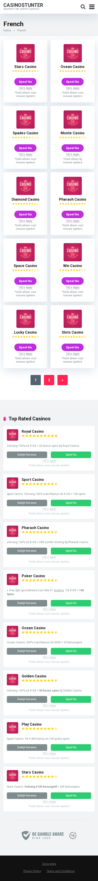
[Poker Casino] (12, 584)
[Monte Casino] (73, 127)
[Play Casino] (12, 732)
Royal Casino (33, 431)
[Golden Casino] (12, 684)
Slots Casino (72, 332)
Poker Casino (33, 576)
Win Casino (72, 266)
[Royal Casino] (12, 439)
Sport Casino (33, 479)
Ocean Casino (73, 67)
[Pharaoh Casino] (73, 194)
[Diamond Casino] (25, 194)
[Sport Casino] (12, 487)
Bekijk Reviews (27, 454)
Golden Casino (34, 676)
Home (7, 30)
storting (59, 590)
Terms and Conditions (60, 871)
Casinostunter (23, 4)
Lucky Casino (25, 332)
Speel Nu (25, 81)
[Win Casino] (73, 260)
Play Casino (32, 724)
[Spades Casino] (25, 127)
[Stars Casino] (25, 61)
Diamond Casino (25, 199)
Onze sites (49, 864)
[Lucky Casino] (25, 326)
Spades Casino (25, 133)
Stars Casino (25, 67)
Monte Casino (73, 133)
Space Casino (25, 266)
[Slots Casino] (73, 326)
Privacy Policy (32, 871)
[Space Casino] (25, 260)
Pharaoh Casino (72, 199)
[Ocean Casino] (73, 61)
